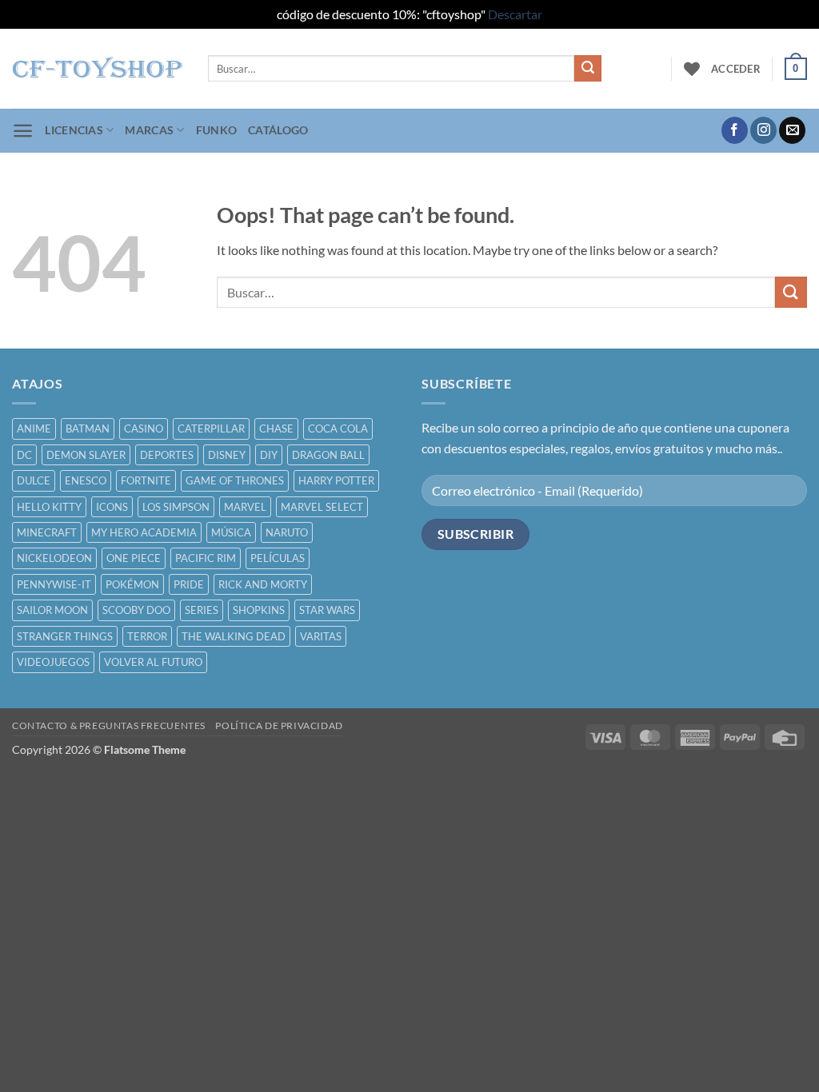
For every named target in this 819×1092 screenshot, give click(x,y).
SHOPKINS (259, 610)
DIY (269, 454)
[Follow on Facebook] (734, 130)
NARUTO (287, 532)
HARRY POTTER (336, 480)
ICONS (112, 506)
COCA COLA (338, 428)
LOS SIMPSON (176, 506)
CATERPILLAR (211, 428)
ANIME (34, 428)
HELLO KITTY (49, 506)
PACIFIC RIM (205, 558)
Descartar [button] (515, 14)
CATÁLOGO (278, 130)
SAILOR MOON (52, 610)
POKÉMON (132, 584)
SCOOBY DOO (136, 610)
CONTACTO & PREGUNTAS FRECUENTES (109, 725)
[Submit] (587, 68)
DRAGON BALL (328, 454)
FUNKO (216, 130)
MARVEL (245, 506)
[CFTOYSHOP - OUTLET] (98, 68)
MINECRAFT (47, 532)
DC (24, 454)
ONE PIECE (133, 558)
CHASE (276, 428)
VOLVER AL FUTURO (153, 662)
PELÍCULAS (277, 558)
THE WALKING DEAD (234, 636)
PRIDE (189, 584)
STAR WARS (327, 610)
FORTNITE (146, 480)
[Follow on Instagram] (763, 130)
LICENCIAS (74, 130)
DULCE (33, 480)
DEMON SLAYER (86, 454)
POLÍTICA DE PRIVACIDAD (278, 725)
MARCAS (149, 130)
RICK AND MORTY (262, 584)
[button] (736, 68)
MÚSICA (231, 532)
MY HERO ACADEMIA (144, 532)
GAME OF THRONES (235, 480)
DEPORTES (167, 454)
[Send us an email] (792, 130)
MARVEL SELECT (322, 506)
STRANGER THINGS (65, 636)
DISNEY (227, 454)
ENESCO (85, 480)
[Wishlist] (692, 68)
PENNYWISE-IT (54, 584)
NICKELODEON (54, 558)
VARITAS (321, 636)
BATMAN (88, 428)
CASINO (143, 428)
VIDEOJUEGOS (53, 662)
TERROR (147, 636)
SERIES (201, 610)
